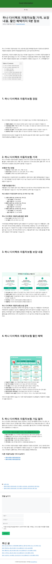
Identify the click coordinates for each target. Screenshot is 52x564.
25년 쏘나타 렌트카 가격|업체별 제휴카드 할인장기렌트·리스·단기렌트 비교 (21, 545)
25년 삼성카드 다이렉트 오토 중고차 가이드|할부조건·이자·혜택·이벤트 (20, 555)
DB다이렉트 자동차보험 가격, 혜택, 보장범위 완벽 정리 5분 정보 (20, 488)
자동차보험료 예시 (10, 70)
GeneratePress (33, 561)
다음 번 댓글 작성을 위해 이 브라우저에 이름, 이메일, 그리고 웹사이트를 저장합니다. (26, 527)
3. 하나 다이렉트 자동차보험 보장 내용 (12, 73)
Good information (26, 3)
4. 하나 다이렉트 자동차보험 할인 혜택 (12, 77)
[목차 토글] (20, 64)
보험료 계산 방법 (9, 69)
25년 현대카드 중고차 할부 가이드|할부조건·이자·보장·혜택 (17, 548)
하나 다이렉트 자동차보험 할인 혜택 (14, 72)
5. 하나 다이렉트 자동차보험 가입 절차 (12, 79)
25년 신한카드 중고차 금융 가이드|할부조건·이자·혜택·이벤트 (18, 553)
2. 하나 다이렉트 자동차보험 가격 (11, 67)
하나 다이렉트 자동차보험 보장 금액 (14, 75)
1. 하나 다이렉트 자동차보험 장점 (11, 65)
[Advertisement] (18, 37)
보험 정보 (6, 484)
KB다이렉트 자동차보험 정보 (12, 457)
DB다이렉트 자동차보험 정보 (12, 459)
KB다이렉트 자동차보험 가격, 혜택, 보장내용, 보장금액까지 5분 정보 (21, 486)
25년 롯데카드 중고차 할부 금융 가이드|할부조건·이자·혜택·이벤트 (19, 550)
